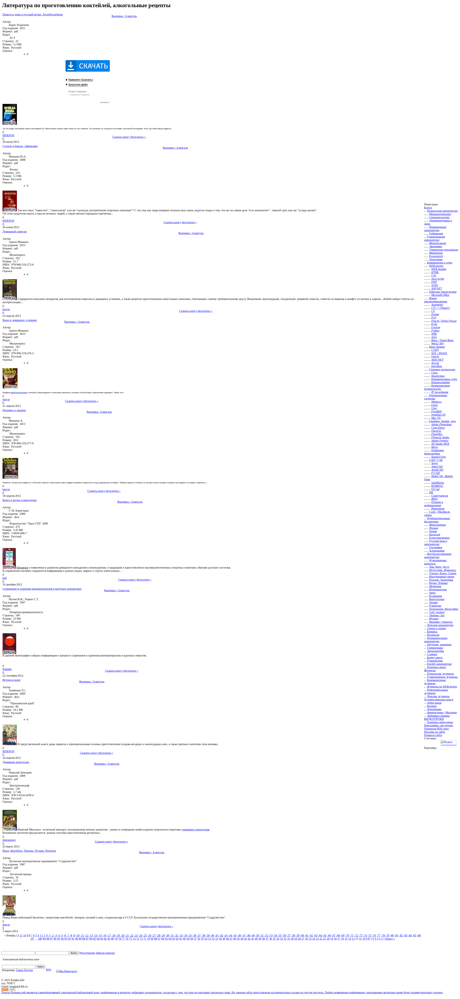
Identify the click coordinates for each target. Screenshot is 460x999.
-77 (378, 935)
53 (209, 938)
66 (162, 938)
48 (227, 938)
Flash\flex (436, 434)
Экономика (435, 246)
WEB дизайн (438, 269)
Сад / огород (436, 612)
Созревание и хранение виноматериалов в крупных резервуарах (42, 588)
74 (134, 938)
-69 (342, 935)
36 (270, 938)
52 (213, 938)
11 (21, 935)
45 (238, 938)
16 (342, 938)
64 (170, 938)
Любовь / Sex (437, 615)
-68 (338, 935)
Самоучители (439, 495)
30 (292, 938)
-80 (392, 935)
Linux (434, 405)
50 (220, 938)
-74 (365, 935)
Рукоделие (435, 605)
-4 (59, 935)
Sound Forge (438, 456)
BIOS (434, 498)
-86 (419, 935)
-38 (203, 935)
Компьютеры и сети (439, 262)
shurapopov (9, 839)
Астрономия (436, 550)
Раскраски (433, 634)
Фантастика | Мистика (442, 712)
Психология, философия (443, 608)
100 (40, 938)
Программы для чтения (438, 725)
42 (249, 938)
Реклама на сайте (434, 731)
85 (94, 938)
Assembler (437, 304)
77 (123, 938)
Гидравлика (436, 233)
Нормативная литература (435, 228)
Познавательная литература (435, 640)
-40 (212, 935)
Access (435, 362)
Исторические (438, 589)
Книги (428, 207)
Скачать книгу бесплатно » (129, 136)
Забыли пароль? (105, 952)
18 (335, 938)
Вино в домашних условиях (20, 320)
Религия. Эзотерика (441, 579)
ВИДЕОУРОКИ (434, 718)
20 (328, 938)
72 (141, 938)
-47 (244, 935)
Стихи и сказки (436, 628)
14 (349, 938)
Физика (433, 528)
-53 (271, 935)
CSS (433, 275)
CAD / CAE (436, 460)
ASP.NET (436, 288)
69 (152, 938)
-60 (302, 935)
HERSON (8, 135)
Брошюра (22, 567)
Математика (437, 524)
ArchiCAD (437, 469)
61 (180, 938)
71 (144, 938)
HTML (435, 272)
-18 (113, 935)
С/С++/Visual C (440, 307)
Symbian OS (438, 414)
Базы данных (437, 346)
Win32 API (437, 343)
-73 (360, 935)
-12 (86, 935)
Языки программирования (435, 300)
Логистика (436, 259)
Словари (432, 654)
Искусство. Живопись (442, 570)
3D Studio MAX (440, 443)
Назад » (390, 938)
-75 (369, 935)
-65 (324, 935)
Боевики (432, 706)
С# (433, 311)
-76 (374, 935)
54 (205, 938)
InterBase (436, 366)
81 (108, 938)
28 (299, 938)
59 (188, 938)
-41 (217, 935)
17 (338, 938)
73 (137, 938)
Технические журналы (440, 673)
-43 (226, 935)
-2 (52, 935)
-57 (289, 935)
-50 (257, 935)
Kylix (434, 324)
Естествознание (439, 537)
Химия (433, 531)
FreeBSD (436, 411)
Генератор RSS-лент (436, 728)
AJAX (434, 285)
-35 (190, 935)
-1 (49, 935)
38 (263, 938)
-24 (140, 935)
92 (69, 938)
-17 (109, 935)
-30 (167, 935)
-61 (307, 935)
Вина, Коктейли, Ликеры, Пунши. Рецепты (29, 850)
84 (98, 938)
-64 (320, 935)
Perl (433, 317)
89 (80, 938)
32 (285, 938)
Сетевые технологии (442, 369)
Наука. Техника (438, 583)
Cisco (434, 372)
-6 (65, 935)
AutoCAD (437, 466)
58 (191, 938)
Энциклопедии (435, 651)
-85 (414, 935)
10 (24, 935)
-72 (356, 935)
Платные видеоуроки (440, 722)
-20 (122, 935)
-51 (262, 935)
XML (434, 333)
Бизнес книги (434, 657)
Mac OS (436, 417)
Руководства (435, 660)
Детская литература (440, 625)
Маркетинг (436, 252)
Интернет (438, 508)
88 (83, 938)
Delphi (435, 314)
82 (105, 938)
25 (310, 938)
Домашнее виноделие (16, 762)
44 (241, 938)
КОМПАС (437, 485)
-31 (172, 935)
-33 (181, 935)
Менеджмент (437, 243)
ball (5, 578)
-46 (239, 935)
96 (55, 938)
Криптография (440, 382)
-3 (55, 935)
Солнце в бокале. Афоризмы (20, 146)
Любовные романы (438, 715)
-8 (71, 935)
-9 (74, 935)
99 (44, 938)
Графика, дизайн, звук (442, 421)
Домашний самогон (15, 231)
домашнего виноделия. (196, 829)
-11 (82, 935)
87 (87, 938)
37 (267, 938)
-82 (401, 935)
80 (112, 938)
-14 (95, 935)
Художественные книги (438, 699)
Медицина (435, 586)
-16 (104, 935)
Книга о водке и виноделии (20, 500)
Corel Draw (438, 427)
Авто (432, 592)
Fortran (435, 327)
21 (324, 938)
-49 (253, 935)
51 (216, 938)
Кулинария (435, 595)
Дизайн (433, 602)
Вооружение (437, 599)
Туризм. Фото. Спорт (442, 573)
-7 (68, 935)
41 (252, 938)
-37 (199, 935)
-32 (176, 935)
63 (173, 938)
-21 (127, 935)
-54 (275, 935)
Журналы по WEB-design (442, 686)
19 (331, 938)
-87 (32, 938)
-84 (410, 935)
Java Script (437, 278)
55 (202, 938)
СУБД (435, 350)
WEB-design (436, 265)
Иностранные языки (441, 576)
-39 (208, 935)
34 (277, 938)
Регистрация (87, 952)
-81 (396, 935)
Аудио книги (434, 702)
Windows (436, 401)
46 (234, 938)
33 (281, 938)
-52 (266, 935)
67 (159, 938)
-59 (298, 935)
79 (116, 938)
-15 (100, 935)
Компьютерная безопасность (437, 387)
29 (295, 938)
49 (223, 938)
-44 (230, 935)
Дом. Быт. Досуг (439, 566)
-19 (118, 935)
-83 (405, 935)
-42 (221, 935)
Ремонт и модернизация (433, 504)
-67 (333, 935)
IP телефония (439, 392)
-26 (149, 935)
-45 (235, 935)
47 (231, 938)
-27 (154, 935)
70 (148, 938)
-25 (145, 935)
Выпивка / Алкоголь (124, 16)
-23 (136, 935)
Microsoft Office (440, 294)
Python (435, 330)
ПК (431, 492)
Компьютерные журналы (435, 682)
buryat (6, 309)
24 (313, 938)
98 (47, 938)
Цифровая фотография (434, 452)
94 (62, 938)
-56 (284, 935)
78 (119, 938)
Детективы (434, 709)
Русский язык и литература (435, 542)
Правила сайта (433, 735)
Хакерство (438, 375)
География (435, 547)
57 (195, 938)
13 (353, 938)
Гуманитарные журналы (442, 676)
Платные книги (436, 667)
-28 (158, 935)
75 (130, 938)
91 (73, 938)
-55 (280, 935)
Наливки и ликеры (14, 410)
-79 (387, 935)
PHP (434, 282)
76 (126, 938)
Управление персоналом (443, 249)
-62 (311, 935)
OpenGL (436, 430)
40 (256, 938)
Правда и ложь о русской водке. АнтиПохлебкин (33, 14)
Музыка (433, 618)
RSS (48, 969)
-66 (329, 935)
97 (51, 938)
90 (76, 938)
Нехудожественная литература (437, 555)
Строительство (439, 217)
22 (320, 938)
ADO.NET (437, 359)
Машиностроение (440, 214)
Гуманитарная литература (434, 238)
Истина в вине (11, 679)
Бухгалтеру (436, 256)
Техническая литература (442, 210)
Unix (434, 408)
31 (288, 938)
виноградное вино (19, 392)
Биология (434, 534)
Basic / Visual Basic (442, 340)
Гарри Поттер (24, 970)
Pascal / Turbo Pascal (443, 320)
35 (274, 938)
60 (184, 938)
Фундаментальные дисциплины (437, 520)
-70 (347, 935)
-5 (62, 935)
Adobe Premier (439, 440)
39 (259, 938)
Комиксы (432, 631)
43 (245, 938)
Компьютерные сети (444, 379)
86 (90, 938)
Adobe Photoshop (441, 424)
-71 (351, 935)
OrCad (435, 489)
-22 (131, 935)
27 (303, 938)
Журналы (430, 670)
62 (177, 938)
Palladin (7, 669)
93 (65, 938)
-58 (293, 935)
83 (101, 938)
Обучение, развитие (439, 644)
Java (434, 337)
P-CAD (435, 473)
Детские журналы (438, 696)
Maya (434, 447)
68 (155, 938)
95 (58, 938)
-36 (194, 935)
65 (166, 938)
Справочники (435, 647)
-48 (248, 935)
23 (317, 938)
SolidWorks (437, 482)
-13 (91, 935)
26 (306, 938)
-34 (185, 935)
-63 (316, 935)
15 (346, 938)
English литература (439, 663)
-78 (383, 935)
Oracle (435, 356)
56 (198, 938)
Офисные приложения (442, 291)
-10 (78, 935)
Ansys (434, 463)
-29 (163, 935)
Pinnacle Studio (440, 437)
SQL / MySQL (439, 353)
